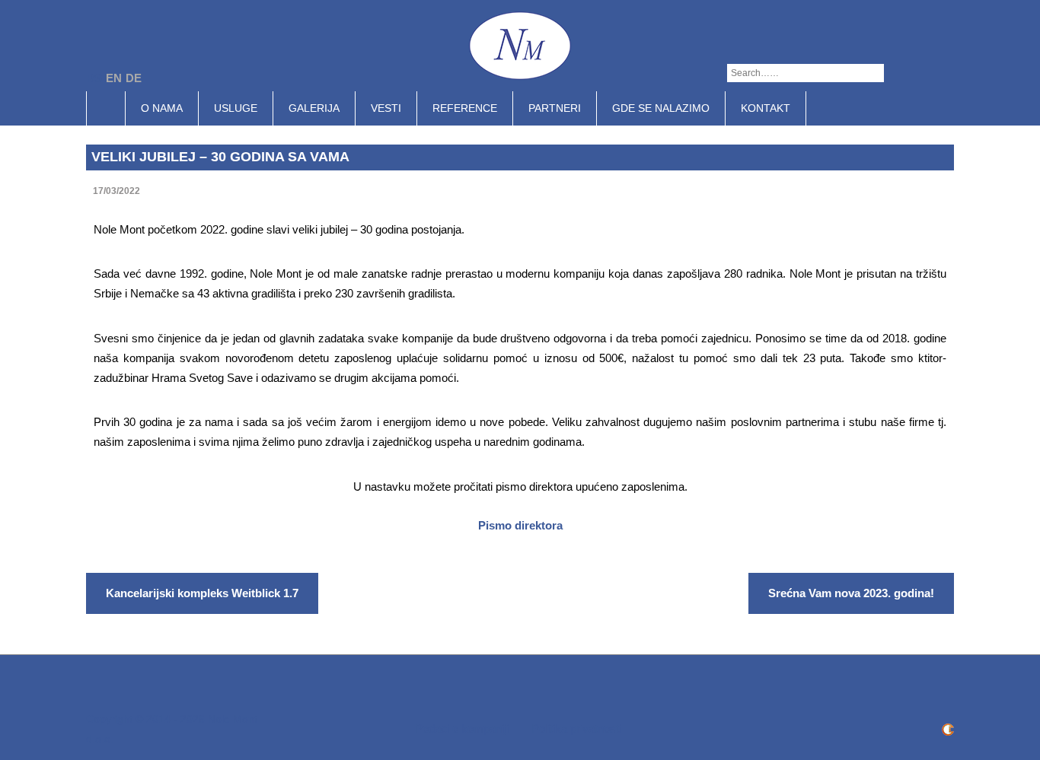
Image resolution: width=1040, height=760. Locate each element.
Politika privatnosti (576, 728)
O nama (162, 108)
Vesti (386, 108)
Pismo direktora (520, 525)
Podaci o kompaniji (462, 728)
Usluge (235, 108)
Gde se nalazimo (661, 108)
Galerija (314, 108)
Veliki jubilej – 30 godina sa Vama (220, 156)
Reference (464, 108)
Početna (113, 108)
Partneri (554, 108)
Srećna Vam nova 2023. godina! (851, 593)
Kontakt (765, 108)
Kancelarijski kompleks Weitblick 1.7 (202, 593)
